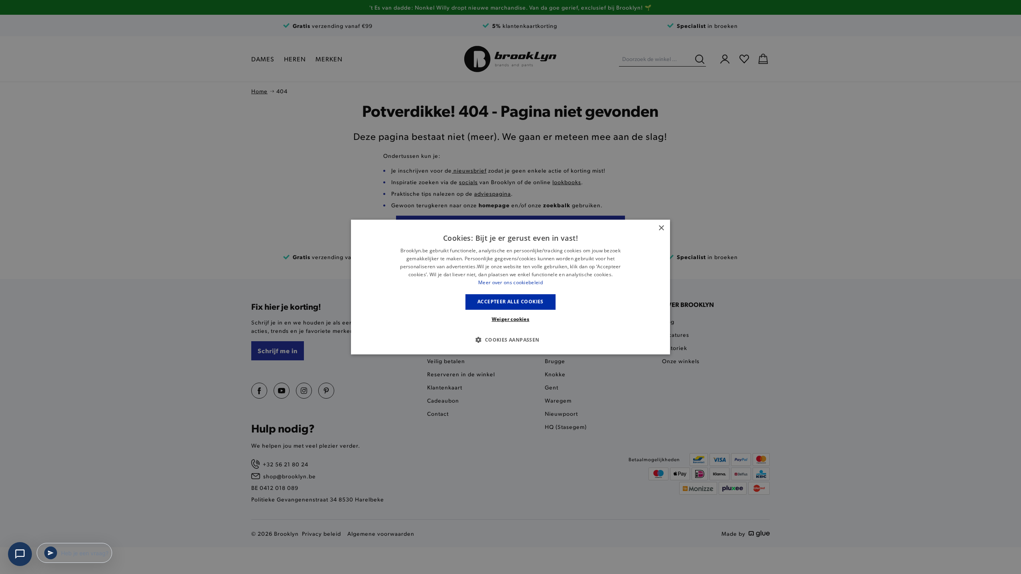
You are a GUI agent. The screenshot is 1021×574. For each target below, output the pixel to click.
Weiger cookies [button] (511, 319)
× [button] (661, 228)
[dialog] (510, 287)
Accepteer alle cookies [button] (510, 301)
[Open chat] (20, 554)
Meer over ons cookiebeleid (510, 282)
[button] (510, 339)
